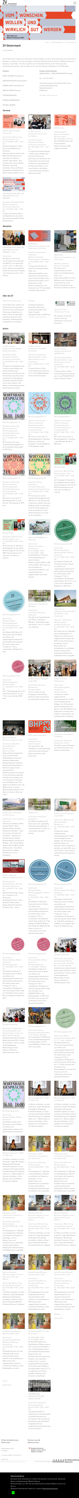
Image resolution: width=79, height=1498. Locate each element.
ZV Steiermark (71, 42)
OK (13, 1492)
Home (47, 42)
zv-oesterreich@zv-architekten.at (11, 1455)
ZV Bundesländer (58, 42)
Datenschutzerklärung (50, 1488)
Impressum (4, 1459)
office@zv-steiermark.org (48, 95)
